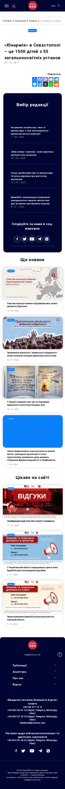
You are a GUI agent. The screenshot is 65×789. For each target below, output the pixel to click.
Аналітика (19, 671)
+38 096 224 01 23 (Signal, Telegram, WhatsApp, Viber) (32, 712)
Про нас (18, 678)
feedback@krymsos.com (32, 723)
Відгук (17, 684)
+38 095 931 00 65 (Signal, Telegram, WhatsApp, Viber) (32, 742)
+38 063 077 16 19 (32, 707)
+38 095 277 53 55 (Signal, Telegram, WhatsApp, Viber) (32, 718)
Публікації (20, 665)
